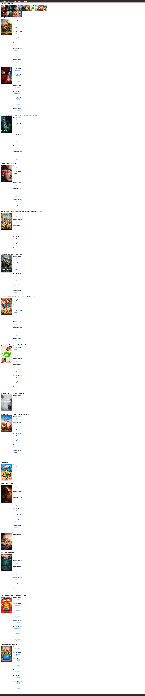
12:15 (15, 599)
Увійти (20, 1)
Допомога (25, 1)
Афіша (8, 1)
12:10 (15, 306)
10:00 (15, 536)
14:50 (15, 124)
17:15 (15, 167)
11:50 (15, 349)
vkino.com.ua (3, 695)
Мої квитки (14, 1)
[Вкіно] (3, 1)
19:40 (15, 487)
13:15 (15, 466)
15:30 (15, 215)
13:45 (15, 424)
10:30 (15, 648)
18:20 (15, 70)
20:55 (15, 119)
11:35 (15, 354)
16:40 (15, 21)
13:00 (15, 556)
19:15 (15, 27)
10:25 (15, 654)
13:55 (15, 300)
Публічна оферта (141, 695)
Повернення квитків (134, 695)
